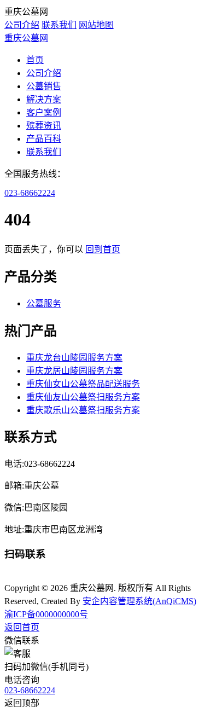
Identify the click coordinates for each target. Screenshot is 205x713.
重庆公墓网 (26, 38)
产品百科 (43, 138)
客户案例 (43, 112)
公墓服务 (43, 303)
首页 (35, 60)
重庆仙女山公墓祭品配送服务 (83, 384)
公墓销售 (43, 86)
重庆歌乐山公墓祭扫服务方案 (83, 410)
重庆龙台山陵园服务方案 (74, 357)
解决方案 (43, 99)
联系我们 (59, 25)
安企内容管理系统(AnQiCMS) (139, 601)
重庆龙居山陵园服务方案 (74, 370)
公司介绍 (21, 25)
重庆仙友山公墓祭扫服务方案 (83, 397)
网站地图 (96, 25)
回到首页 (102, 249)
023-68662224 (29, 193)
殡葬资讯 (43, 125)
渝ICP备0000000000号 (46, 614)
